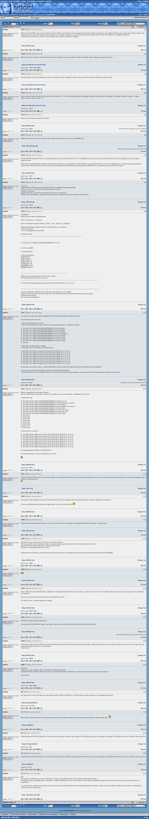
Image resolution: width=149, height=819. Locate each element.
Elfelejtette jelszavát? (141, 17)
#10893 (30, 685)
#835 (30, 747)
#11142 (30, 467)
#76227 (30, 108)
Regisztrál (4, 1)
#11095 (34, 611)
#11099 (30, 563)
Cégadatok (4, 814)
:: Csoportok (39, 1)
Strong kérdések (31, 703)
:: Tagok (23, 1)
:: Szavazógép (30, 1)
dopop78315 (51, 14)
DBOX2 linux (30, 46)
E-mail (146, 817)
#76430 (30, 67)
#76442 (38, 67)
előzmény (121, 128)
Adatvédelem (32, 814)
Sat (144, 46)
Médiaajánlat (64, 814)
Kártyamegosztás (32, 146)
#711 (30, 767)
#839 (32, 705)
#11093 (30, 611)
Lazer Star (29, 488)
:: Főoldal (145, 1)
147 (145, 14)
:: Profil (10, 1)
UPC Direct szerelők (33, 795)
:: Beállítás (16, 1)
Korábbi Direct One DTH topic (36, 65)
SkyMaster (29, 725)
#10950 (30, 658)
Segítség (73, 814)
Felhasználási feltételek (18, 814)
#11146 (30, 382)
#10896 (34, 685)
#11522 (30, 128)
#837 (30, 705)
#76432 (34, 67)
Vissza (139, 1)
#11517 (30, 176)
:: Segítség (47, 1)
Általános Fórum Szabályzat (48, 814)
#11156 (30, 205)
